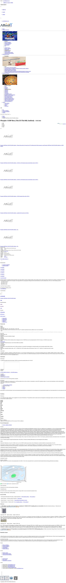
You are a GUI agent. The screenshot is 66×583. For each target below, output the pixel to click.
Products (3, 117)
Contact (3, 102)
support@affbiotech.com (12, 567)
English (8, 2)
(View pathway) (32, 496)
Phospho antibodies (8, 48)
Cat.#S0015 (2, 274)
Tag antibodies (7, 44)
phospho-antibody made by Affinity (10, 70)
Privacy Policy (4, 559)
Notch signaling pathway (9, 97)
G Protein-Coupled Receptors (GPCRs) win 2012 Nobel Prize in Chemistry (17, 72)
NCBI (3, 386)
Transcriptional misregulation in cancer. (20, 500)
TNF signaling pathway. (25, 496)
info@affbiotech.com (11, 565)
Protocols (6, 87)
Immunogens (4, 319)
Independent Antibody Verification (10, 69)
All (3, 109)
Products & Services (5, 29)
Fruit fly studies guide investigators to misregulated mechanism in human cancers (18, 71)
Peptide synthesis (7, 51)
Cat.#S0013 (2, 272)
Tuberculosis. (19, 498)
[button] (1, 247)
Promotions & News (5, 54)
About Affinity (7, 103)
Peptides (3, 112)
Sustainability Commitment (6, 560)
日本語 (11, 2)
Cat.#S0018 (2, 276)
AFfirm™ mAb (7, 47)
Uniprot (3, 388)
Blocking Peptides (5, 265)
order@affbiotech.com (11, 564)
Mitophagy (6, 91)
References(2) (4, 321)
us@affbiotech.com (6, 0)
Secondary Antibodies (6, 264)
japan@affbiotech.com (11, 566)
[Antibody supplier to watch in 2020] (7, 579)
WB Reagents (7, 49)
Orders (6, 105)
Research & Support (5, 73)
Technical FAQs (5, 558)
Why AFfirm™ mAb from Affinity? (10, 67)
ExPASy (3, 387)
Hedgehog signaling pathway (9, 98)
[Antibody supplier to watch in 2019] (2, 579)
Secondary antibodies (8, 43)
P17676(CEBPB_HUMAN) (5, 372)
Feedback (6, 88)
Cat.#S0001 (2, 267)
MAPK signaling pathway (9, 95)
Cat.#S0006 (2, 269)
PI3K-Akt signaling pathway (9, 99)
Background (4, 320)
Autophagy (6, 90)
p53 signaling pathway (8, 93)
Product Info (4, 318)
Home (3, 28)
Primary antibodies (8, 42)
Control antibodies (5, 546)
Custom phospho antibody (9, 52)
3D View (2, 369)
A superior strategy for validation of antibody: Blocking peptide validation (17, 68)
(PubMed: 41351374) (3, 529)
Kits (5, 45)
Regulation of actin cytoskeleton (10, 94)
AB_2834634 (2, 341)
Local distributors (3, 288)
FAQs (5, 86)
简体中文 (5, 2)
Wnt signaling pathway (8, 96)
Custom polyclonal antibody (9, 53)
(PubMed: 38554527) (12, 506)
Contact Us (6, 104)
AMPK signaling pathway (9, 100)
